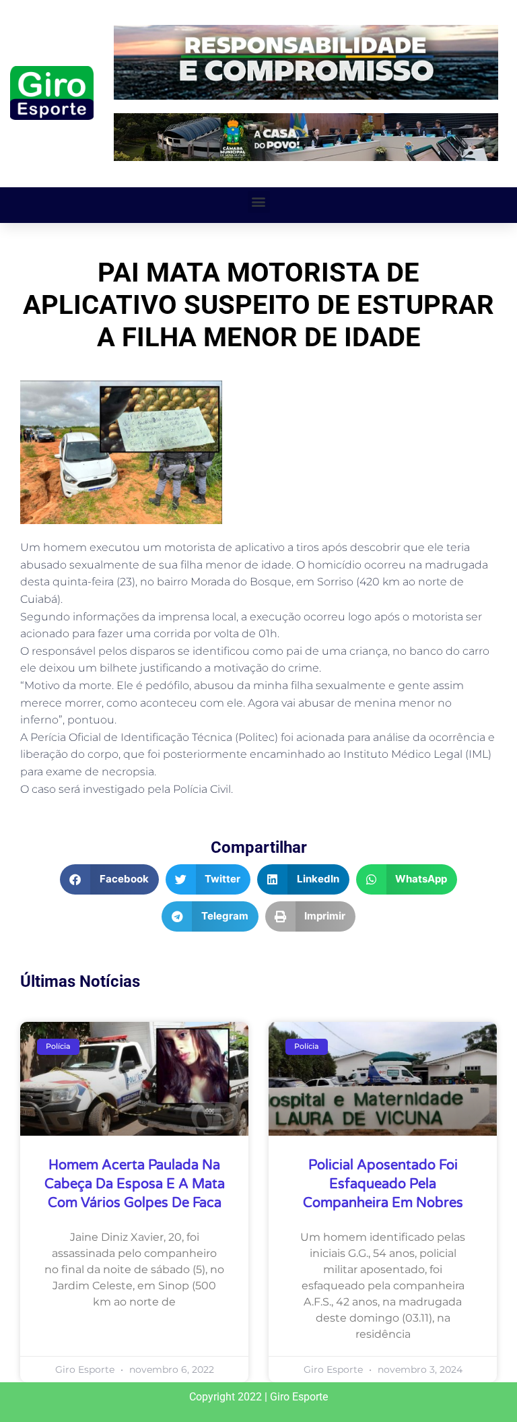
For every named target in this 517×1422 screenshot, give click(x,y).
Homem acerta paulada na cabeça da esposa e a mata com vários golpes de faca (134, 1184)
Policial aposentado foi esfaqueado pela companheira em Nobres (383, 1184)
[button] (259, 202)
